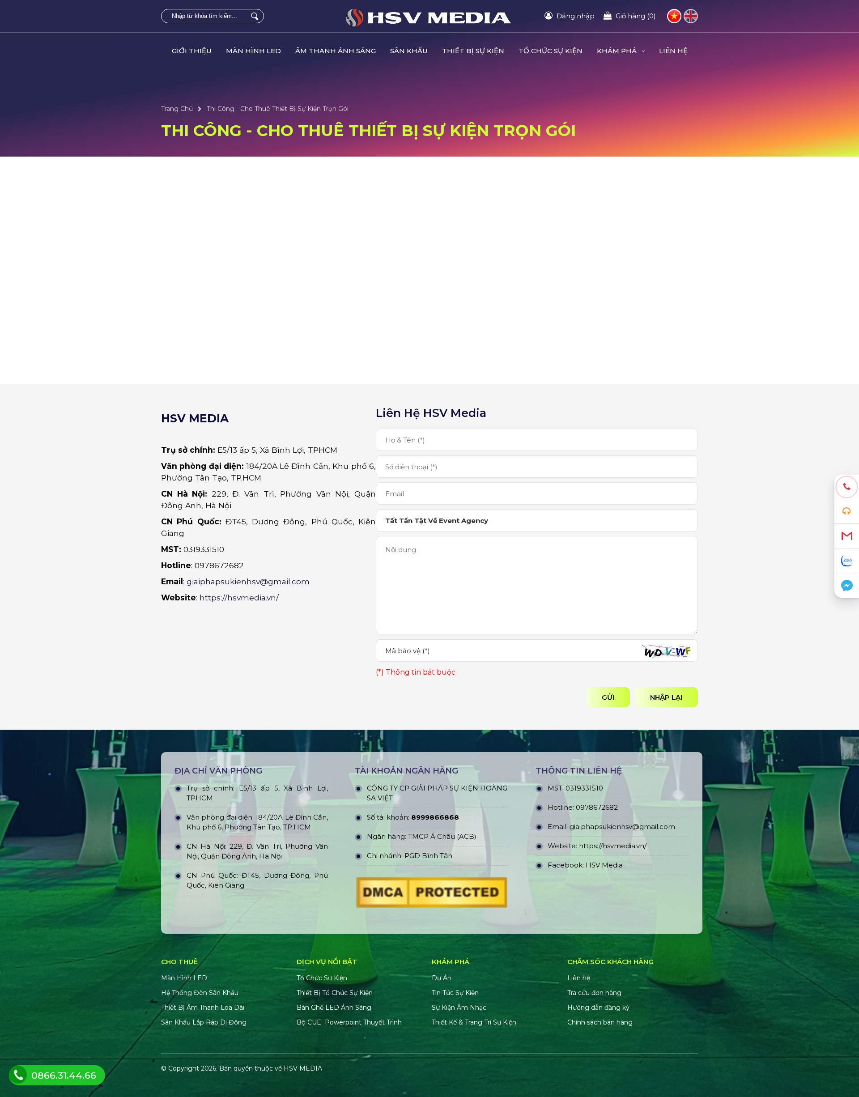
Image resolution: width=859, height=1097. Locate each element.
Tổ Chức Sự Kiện (322, 978)
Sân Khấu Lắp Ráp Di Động (204, 1022)
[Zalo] (846, 560)
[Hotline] (846, 487)
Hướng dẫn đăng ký (598, 1007)
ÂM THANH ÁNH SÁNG (335, 51)
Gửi (608, 697)
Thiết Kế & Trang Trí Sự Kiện (474, 1022)
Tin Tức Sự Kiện (455, 993)
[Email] (846, 536)
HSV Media (604, 865)
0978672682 (597, 807)
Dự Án (441, 978)
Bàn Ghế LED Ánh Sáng (335, 1007)
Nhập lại (666, 697)
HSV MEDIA (303, 1068)
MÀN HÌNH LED (253, 51)
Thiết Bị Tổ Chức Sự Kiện (335, 993)
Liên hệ (578, 978)
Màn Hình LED (185, 978)
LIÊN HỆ (673, 51)
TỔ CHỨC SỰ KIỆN (551, 51)
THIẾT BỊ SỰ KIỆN (473, 51)
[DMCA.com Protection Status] (431, 895)
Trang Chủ (177, 109)
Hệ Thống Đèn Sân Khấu (199, 993)
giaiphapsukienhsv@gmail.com (248, 581)
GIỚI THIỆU (192, 51)
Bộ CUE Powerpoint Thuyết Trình (349, 1022)
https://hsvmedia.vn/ (239, 597)
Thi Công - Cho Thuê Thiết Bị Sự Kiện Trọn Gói (278, 109)
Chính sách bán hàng (600, 1022)
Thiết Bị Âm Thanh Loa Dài (202, 1007)
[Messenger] (846, 585)
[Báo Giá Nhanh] (846, 511)
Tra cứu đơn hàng (594, 993)
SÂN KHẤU (409, 51)
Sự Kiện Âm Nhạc (459, 1007)
